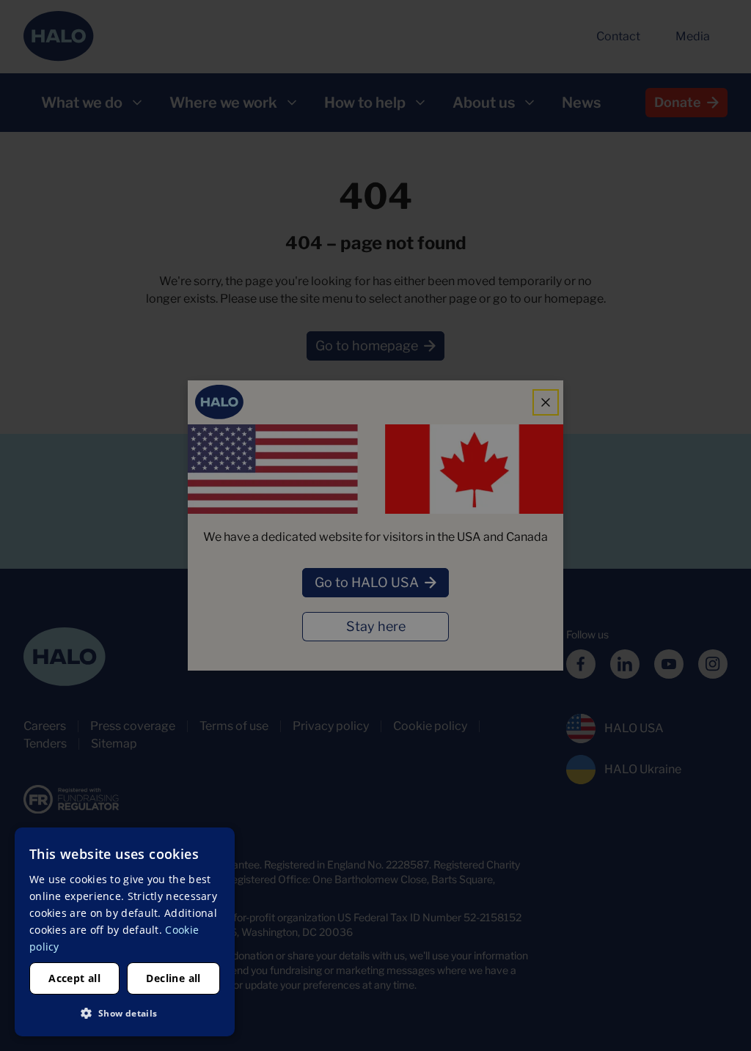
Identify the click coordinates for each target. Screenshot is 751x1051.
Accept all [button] (74, 978)
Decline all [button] (173, 978)
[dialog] (125, 931)
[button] (124, 1013)
